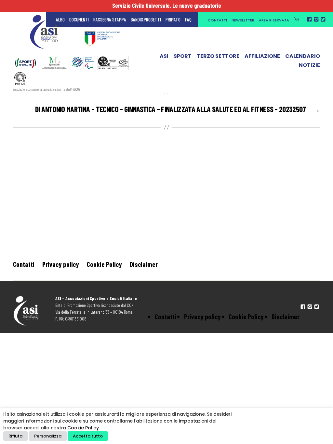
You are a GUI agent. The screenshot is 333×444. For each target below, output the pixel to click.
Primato (173, 19)
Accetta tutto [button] (88, 436)
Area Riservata (274, 20)
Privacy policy (60, 264)
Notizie (309, 65)
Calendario (302, 56)
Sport (183, 56)
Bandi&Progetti (146, 19)
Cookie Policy (104, 264)
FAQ (188, 19)
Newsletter (243, 20)
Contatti (217, 20)
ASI (164, 56)
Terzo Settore (218, 56)
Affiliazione (262, 56)
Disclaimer (144, 264)
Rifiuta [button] (15, 436)
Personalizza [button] (47, 436)
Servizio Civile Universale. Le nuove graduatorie (166, 5)
